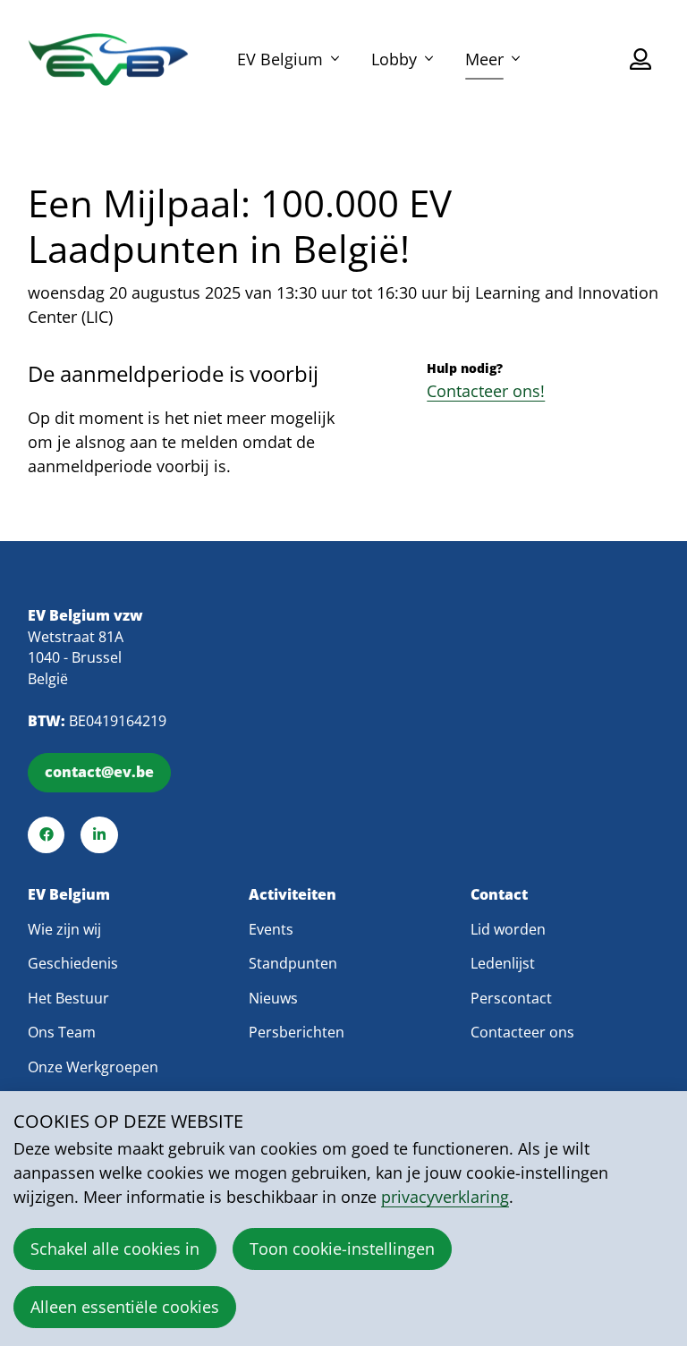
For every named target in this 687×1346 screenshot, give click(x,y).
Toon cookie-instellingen (342, 1248)
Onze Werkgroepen (93, 1067)
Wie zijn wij (64, 929)
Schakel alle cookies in (114, 1248)
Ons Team (62, 1032)
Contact (499, 894)
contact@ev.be (99, 772)
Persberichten (296, 1032)
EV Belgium (280, 59)
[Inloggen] (640, 59)
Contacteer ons (522, 1032)
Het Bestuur (68, 998)
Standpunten (293, 963)
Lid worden (508, 929)
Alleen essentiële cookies (124, 1306)
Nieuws (273, 998)
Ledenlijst (503, 963)
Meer (484, 59)
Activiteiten (292, 894)
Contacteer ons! (486, 391)
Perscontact (511, 998)
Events (271, 929)
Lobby (394, 59)
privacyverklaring (445, 1196)
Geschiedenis (73, 963)
